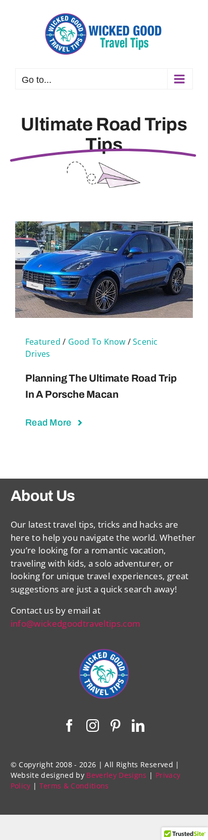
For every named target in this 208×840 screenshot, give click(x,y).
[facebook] (69, 725)
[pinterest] (115, 725)
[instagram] (92, 725)
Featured (43, 341)
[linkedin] (138, 725)
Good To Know (97, 341)
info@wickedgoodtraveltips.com (76, 623)
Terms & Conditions (74, 785)
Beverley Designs (116, 775)
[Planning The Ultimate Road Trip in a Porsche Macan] (104, 228)
